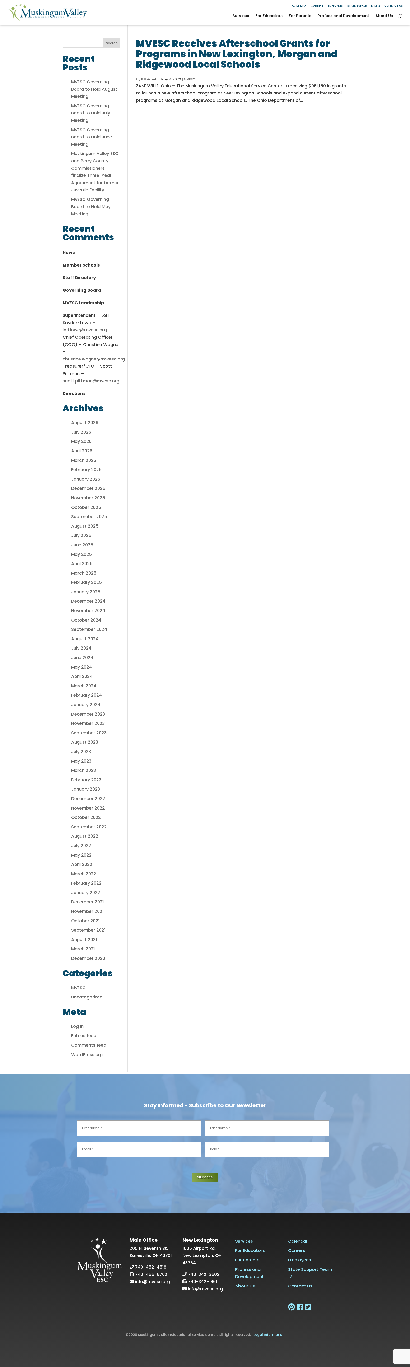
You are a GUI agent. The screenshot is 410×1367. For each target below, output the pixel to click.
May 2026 (81, 441)
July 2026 (81, 432)
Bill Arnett (149, 79)
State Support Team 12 (363, 6)
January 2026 (85, 479)
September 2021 (88, 930)
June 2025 (82, 545)
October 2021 (85, 921)
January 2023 (85, 789)
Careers (317, 6)
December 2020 (88, 958)
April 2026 (81, 451)
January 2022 (85, 892)
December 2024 (88, 601)
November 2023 (88, 723)
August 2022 (84, 836)
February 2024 (86, 695)
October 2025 (86, 507)
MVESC (189, 79)
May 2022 (81, 855)
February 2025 (86, 582)
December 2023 (88, 714)
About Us (384, 16)
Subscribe (205, 1177)
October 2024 (86, 620)
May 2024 (81, 667)
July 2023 (81, 751)
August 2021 (84, 939)
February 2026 (86, 470)
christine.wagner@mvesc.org (94, 359)
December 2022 (88, 798)
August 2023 (84, 742)
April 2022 (81, 864)
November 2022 (88, 808)
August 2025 (84, 526)
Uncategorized (86, 997)
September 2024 (89, 629)
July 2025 (81, 535)
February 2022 (86, 883)
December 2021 (87, 902)
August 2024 (84, 639)
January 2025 (85, 592)
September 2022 (89, 827)
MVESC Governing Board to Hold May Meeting (91, 206)
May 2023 (81, 761)
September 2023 (89, 733)
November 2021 (87, 911)
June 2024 (82, 657)
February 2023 (86, 780)
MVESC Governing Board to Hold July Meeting (90, 113)
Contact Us (393, 6)
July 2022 (81, 845)
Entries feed (83, 1036)
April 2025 (82, 563)
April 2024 (82, 676)
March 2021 (83, 949)
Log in (77, 1026)
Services (241, 16)
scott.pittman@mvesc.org (91, 381)
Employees (335, 6)
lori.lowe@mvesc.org (85, 330)
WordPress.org (87, 1055)
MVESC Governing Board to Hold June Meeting (91, 137)
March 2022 (83, 874)
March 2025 (83, 573)
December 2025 (88, 488)
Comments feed (88, 1045)
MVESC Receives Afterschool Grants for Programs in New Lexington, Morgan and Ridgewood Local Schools (236, 54)
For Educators (269, 16)
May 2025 (81, 554)
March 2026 (83, 460)
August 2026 (84, 423)
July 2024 (81, 648)
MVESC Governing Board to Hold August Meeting (94, 89)
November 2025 (88, 498)
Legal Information (269, 1334)
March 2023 (83, 770)
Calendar (299, 6)
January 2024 (85, 704)
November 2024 (88, 610)
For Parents (300, 16)
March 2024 (83, 686)
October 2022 (86, 817)
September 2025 (89, 517)
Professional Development (343, 16)
